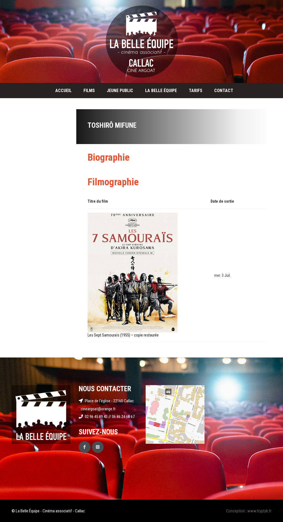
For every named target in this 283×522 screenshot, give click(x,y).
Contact (223, 90)
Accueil (63, 90)
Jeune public (120, 90)
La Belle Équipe (161, 90)
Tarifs (195, 90)
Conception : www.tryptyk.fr (248, 510)
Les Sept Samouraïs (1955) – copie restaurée (123, 335)
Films (89, 90)
